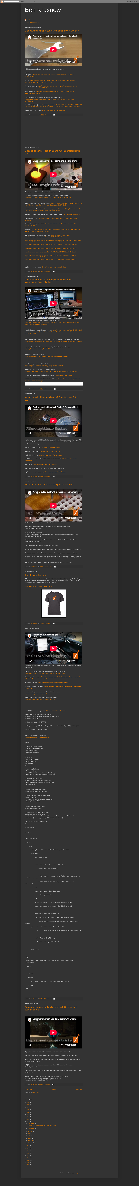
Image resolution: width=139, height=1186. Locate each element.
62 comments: (48, 388)
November (31, 1128)
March (30, 1138)
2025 (28, 1102)
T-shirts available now (35, 575)
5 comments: (48, 114)
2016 (28, 1146)
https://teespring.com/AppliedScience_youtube (38, 586)
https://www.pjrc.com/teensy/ (63, 375)
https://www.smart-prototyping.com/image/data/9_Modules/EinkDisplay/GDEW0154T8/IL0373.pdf (53, 341)
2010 (28, 1160)
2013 (28, 1153)
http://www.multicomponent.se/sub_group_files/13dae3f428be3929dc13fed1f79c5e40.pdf (51, 371)
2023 (28, 1107)
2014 (28, 1150)
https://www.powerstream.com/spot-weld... (45, 464)
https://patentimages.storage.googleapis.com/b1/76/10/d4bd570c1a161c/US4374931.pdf (51, 244)
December (31, 1123)
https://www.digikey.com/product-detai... (50, 455)
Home (54, 1089)
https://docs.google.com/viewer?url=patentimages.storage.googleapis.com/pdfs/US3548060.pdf (53, 240)
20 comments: (48, 998)
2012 (28, 1155)
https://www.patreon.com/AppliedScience (54, 110)
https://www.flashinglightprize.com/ (50, 447)
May (29, 1136)
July (29, 1133)
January (30, 1143)
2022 (28, 1109)
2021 (28, 1112)
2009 (28, 1162)
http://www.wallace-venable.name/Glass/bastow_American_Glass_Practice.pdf (48, 197)
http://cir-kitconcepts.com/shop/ (50, 451)
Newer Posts (28, 1089)
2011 (28, 1158)
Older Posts (79, 1089)
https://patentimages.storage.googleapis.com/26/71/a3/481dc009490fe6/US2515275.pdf (50, 248)
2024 (28, 1105)
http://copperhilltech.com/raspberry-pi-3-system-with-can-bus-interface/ (45, 673)
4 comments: (47, 476)
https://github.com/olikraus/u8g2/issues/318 (37, 349)
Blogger (77, 1173)
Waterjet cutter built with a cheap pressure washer (49, 484)
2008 (28, 1165)
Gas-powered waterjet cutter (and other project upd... (42, 1125)
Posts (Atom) (35, 1092)
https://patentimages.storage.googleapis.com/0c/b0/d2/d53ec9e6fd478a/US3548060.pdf (50, 256)
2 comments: (47, 271)
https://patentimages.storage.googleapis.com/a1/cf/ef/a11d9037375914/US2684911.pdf (50, 252)
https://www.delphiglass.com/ (71, 214)
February (30, 1140)
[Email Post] (54, 114)
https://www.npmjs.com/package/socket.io (37, 694)
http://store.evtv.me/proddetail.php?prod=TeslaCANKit (40, 699)
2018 (28, 1119)
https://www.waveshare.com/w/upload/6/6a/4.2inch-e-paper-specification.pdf (47, 356)
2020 (28, 1114)
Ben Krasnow (43, 9)
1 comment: (48, 623)
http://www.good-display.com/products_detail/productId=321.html (44, 366)
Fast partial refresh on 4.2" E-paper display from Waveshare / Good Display (48, 281)
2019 (28, 1116)
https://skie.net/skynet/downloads (56, 711)
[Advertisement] (53, 131)
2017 (28, 1121)
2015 (28, 1148)
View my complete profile (32, 22)
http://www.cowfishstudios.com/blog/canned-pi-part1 (53, 682)
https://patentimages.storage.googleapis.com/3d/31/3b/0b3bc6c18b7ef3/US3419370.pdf (50, 259)
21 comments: (48, 566)
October (30, 1131)
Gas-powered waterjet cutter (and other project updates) (52, 30)
